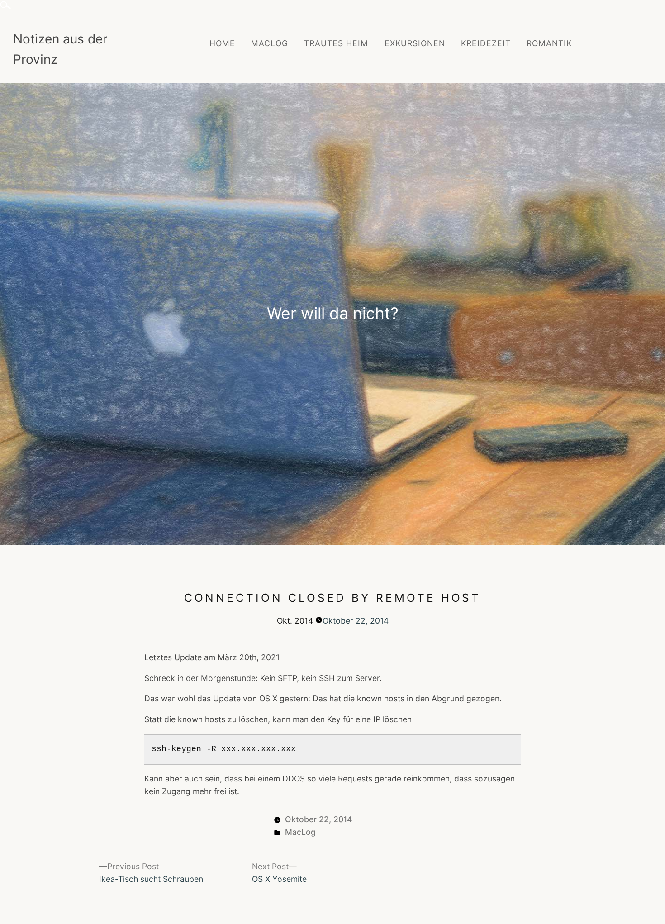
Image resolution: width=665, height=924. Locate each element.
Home (222, 43)
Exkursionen (415, 43)
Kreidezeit (486, 43)
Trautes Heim (336, 43)
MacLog (269, 43)
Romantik (549, 43)
